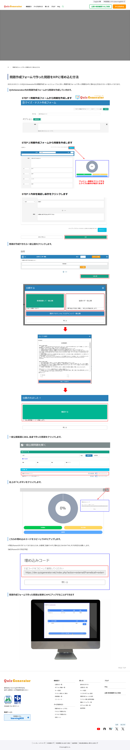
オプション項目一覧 (85, 705)
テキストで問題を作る (60, 711)
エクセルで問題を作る (60, 714)
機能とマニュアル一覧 (86, 702)
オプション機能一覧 (60, 687)
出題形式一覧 (58, 684)
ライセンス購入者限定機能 (87, 699)
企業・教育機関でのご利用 (100, 6)
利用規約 (49, 743)
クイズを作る (119, 6)
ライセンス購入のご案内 (61, 693)
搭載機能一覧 (58, 696)
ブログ (53, 6)
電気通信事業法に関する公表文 (87, 743)
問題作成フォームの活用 (86, 696)
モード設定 (58, 690)
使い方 (47, 6)
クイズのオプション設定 (86, 693)
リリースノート (58, 699)
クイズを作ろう (38, 6)
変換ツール (58, 717)
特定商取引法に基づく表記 (63, 743)
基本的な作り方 (84, 684)
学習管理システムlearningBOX (113, 2)
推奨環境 (82, 708)
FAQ (58, 6)
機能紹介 (29, 6)
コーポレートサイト (38, 743)
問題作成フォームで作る (61, 708)
